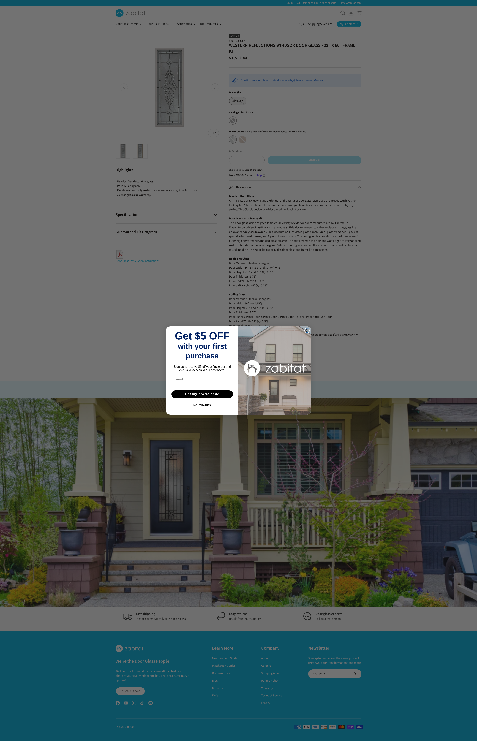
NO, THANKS (202, 405)
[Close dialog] (307, 330)
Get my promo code (202, 394)
